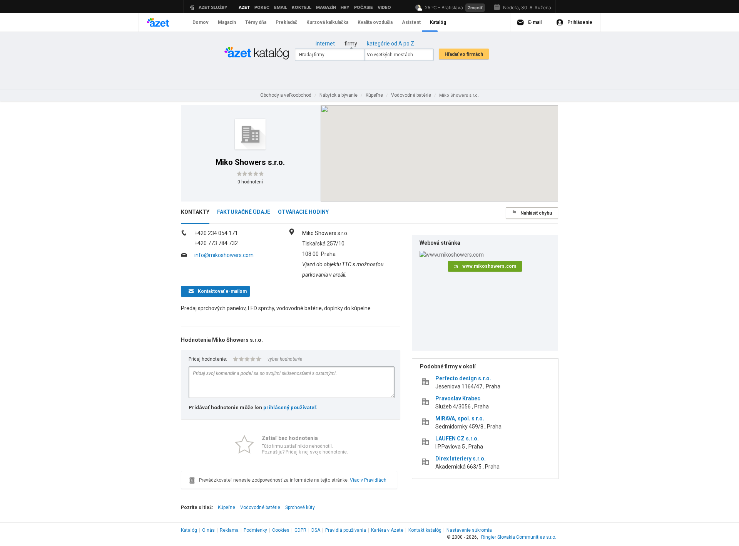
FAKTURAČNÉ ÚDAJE (243, 212)
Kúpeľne (226, 507)
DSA (315, 530)
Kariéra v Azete (387, 530)
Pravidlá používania (345, 530)
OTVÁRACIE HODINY (303, 212)
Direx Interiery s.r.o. (460, 458)
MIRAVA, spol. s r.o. (459, 418)
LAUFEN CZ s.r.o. (457, 438)
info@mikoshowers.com (224, 255)
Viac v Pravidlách (368, 480)
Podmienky (255, 530)
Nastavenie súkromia (469, 530)
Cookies (280, 530)
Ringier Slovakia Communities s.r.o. (518, 537)
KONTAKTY (195, 212)
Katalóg (189, 530)
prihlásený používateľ (289, 407)
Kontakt (424, 530)
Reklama (229, 530)
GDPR (300, 530)
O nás (208, 530)
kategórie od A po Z (390, 43)
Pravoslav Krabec (457, 398)
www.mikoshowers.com (489, 266)
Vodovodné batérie (260, 507)
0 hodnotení (250, 182)
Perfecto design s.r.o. (463, 378)
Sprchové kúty (300, 507)
